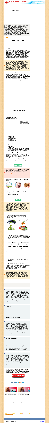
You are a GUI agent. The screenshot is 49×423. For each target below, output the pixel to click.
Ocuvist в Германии (8, 393)
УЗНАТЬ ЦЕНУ (18, 199)
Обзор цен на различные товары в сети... (19, 1)
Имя (5, 401)
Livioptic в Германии (21, 393)
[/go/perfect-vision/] (19, 95)
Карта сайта (42, 421)
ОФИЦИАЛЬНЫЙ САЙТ (18, 165)
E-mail (14, 401)
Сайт (22, 401)
